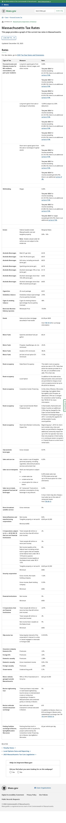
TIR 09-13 (48, 501)
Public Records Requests (11, 799)
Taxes (6, 17)
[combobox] (49, 11)
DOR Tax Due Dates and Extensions (30, 55)
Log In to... (8, 38)
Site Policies (43, 795)
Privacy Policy (31, 795)
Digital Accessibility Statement (13, 795)
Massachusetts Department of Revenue (24, 22)
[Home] (2, 17)
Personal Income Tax (16, 17)
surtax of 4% (46, 75)
